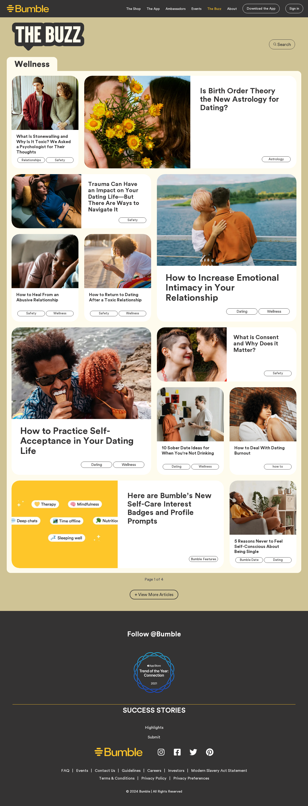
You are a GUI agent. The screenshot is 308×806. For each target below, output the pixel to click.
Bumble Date (251, 559)
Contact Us (105, 771)
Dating (245, 311)
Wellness (62, 313)
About (232, 8)
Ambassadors (176, 8)
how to (281, 466)
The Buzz (214, 8)
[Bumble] (28, 9)
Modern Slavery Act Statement (219, 771)
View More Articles (155, 594)
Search (284, 44)
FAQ (65, 771)
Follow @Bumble (154, 634)
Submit (154, 737)
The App (153, 8)
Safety (63, 160)
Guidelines (131, 771)
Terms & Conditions (117, 778)
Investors (176, 771)
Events (196, 8)
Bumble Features (204, 558)
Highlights (154, 727)
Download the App (261, 8)
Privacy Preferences (191, 778)
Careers (154, 771)
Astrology (279, 158)
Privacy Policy (154, 778)
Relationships (33, 160)
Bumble (144, 791)
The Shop (133, 8)
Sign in (294, 8)
